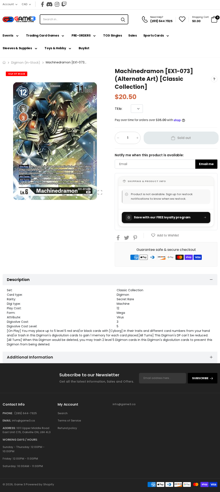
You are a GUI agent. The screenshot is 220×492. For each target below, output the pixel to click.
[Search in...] (123, 19)
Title (118, 108)
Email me (206, 164)
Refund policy (67, 428)
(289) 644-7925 (25, 413)
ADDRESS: (9, 428)
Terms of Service (69, 420)
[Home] (4, 62)
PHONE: (8, 413)
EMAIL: (7, 420)
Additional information (30, 357)
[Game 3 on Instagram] (57, 4)
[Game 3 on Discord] (49, 4)
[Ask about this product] (214, 79)
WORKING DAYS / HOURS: (20, 440)
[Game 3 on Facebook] (42, 4)
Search (62, 413)
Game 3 (19, 484)
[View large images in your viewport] (100, 192)
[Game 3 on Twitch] (64, 4)
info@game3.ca (23, 420)
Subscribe (200, 378)
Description (18, 279)
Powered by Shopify (40, 484)
